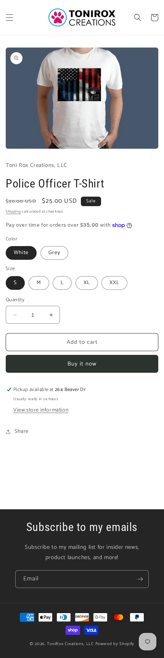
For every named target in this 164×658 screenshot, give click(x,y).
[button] (9, 17)
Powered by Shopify (115, 644)
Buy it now (82, 364)
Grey (54, 252)
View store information (40, 410)
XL (87, 282)
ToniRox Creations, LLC (71, 644)
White (21, 252)
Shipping (13, 211)
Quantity (15, 300)
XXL (114, 282)
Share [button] (21, 431)
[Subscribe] (140, 579)
